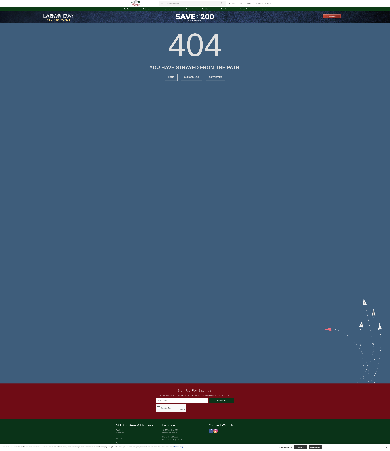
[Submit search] (222, 3)
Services (186, 9)
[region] (195, 447)
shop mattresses (331, 16)
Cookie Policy (178, 447)
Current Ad (167, 9)
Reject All (301, 447)
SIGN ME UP (221, 401)
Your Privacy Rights (285, 447)
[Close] (387, 447)
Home (171, 77)
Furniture (127, 9)
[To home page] (136, 3)
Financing (224, 9)
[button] (229, 3)
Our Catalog (191, 77)
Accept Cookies (315, 447)
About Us (205, 9)
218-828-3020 (173, 437)
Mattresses (146, 9)
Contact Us (243, 9)
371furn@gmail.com (175, 439)
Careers (263, 9)
